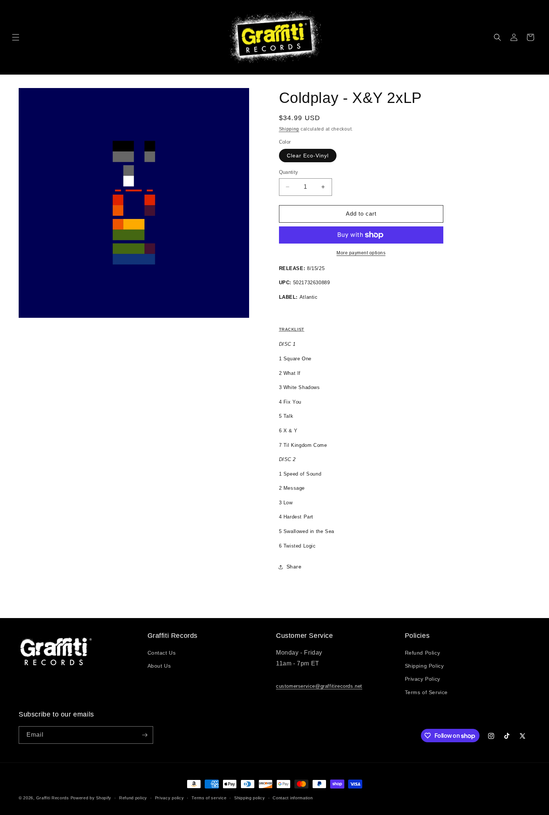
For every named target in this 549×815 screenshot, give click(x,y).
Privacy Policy (422, 679)
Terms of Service (426, 692)
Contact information (293, 798)
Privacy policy (169, 798)
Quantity (288, 172)
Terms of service (209, 798)
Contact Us (162, 653)
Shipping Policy (424, 666)
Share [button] (294, 567)
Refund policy (133, 798)
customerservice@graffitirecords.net (319, 686)
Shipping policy (249, 798)
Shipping (289, 129)
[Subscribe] (144, 735)
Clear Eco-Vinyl (308, 156)
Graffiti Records (52, 798)
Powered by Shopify (91, 798)
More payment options (360, 253)
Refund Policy (422, 653)
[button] (15, 37)
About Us (159, 666)
